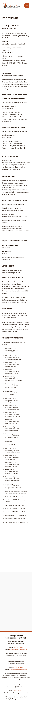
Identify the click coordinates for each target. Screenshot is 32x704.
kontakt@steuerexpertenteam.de (18, 649)
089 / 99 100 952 (18, 647)
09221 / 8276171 (18, 691)
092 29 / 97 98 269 (18, 667)
